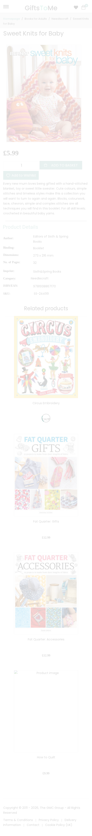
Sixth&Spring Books (47, 272)
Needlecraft (40, 278)
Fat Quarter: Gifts (46, 521)
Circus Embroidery (46, 403)
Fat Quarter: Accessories (46, 639)
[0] (83, 7)
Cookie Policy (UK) (58, 825)
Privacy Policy (49, 820)
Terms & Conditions (18, 820)
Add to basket (64, 165)
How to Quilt (46, 757)
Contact (33, 825)
